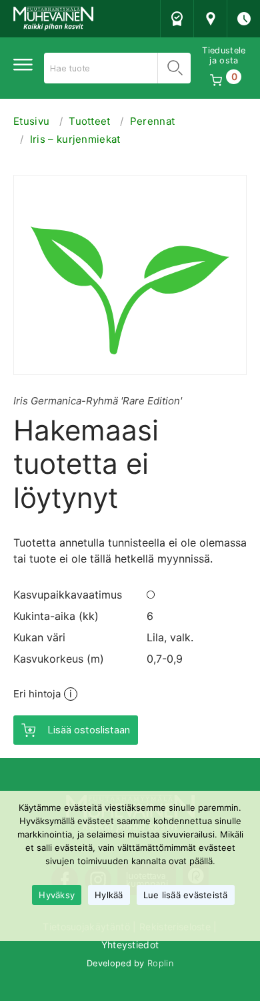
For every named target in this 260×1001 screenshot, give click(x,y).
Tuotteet (90, 121)
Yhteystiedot (130, 944)
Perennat (152, 121)
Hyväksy (57, 895)
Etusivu (31, 121)
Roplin (160, 963)
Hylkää (109, 895)
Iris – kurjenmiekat (75, 139)
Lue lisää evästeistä (185, 895)
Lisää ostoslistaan (88, 729)
